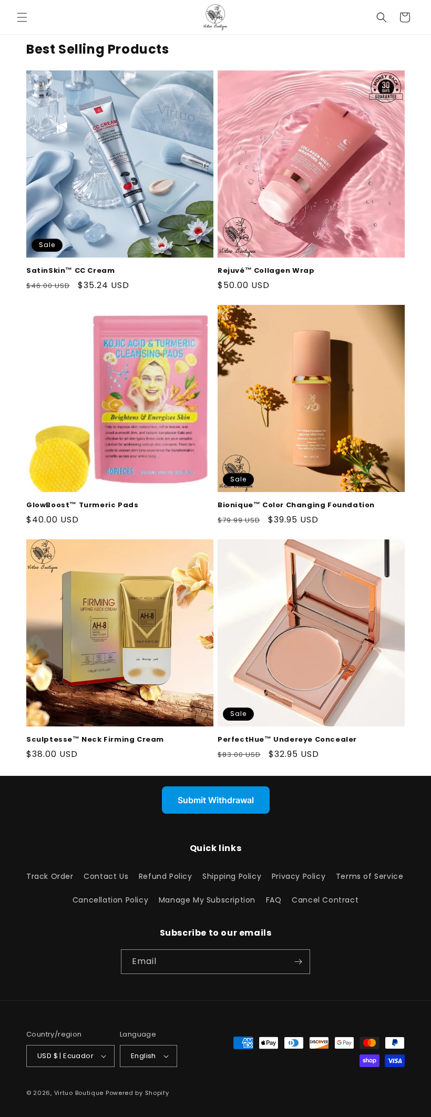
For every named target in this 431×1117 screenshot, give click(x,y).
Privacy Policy (298, 876)
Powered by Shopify (137, 1093)
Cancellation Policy (110, 900)
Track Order (50, 876)
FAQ (274, 900)
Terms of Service (370, 876)
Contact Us (106, 876)
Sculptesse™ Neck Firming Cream (95, 739)
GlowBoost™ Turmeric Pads (82, 505)
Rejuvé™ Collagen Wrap (266, 271)
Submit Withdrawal (216, 800)
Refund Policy (165, 876)
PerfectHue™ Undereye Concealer (287, 739)
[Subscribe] (298, 961)
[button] (22, 17)
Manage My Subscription (207, 900)
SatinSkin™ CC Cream (70, 271)
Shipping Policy (231, 876)
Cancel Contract (325, 900)
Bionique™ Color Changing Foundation (296, 505)
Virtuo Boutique (79, 1093)
